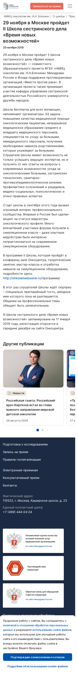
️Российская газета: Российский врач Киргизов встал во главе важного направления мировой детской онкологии (30, 407)
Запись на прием (15, 452)
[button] (37, 430)
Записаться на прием (47, 6)
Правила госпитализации (22, 459)
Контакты (10, 485)
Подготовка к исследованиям (25, 444)
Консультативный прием (21, 478)
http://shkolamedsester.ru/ (22, 278)
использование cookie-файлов (51, 629)
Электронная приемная (20, 470)
